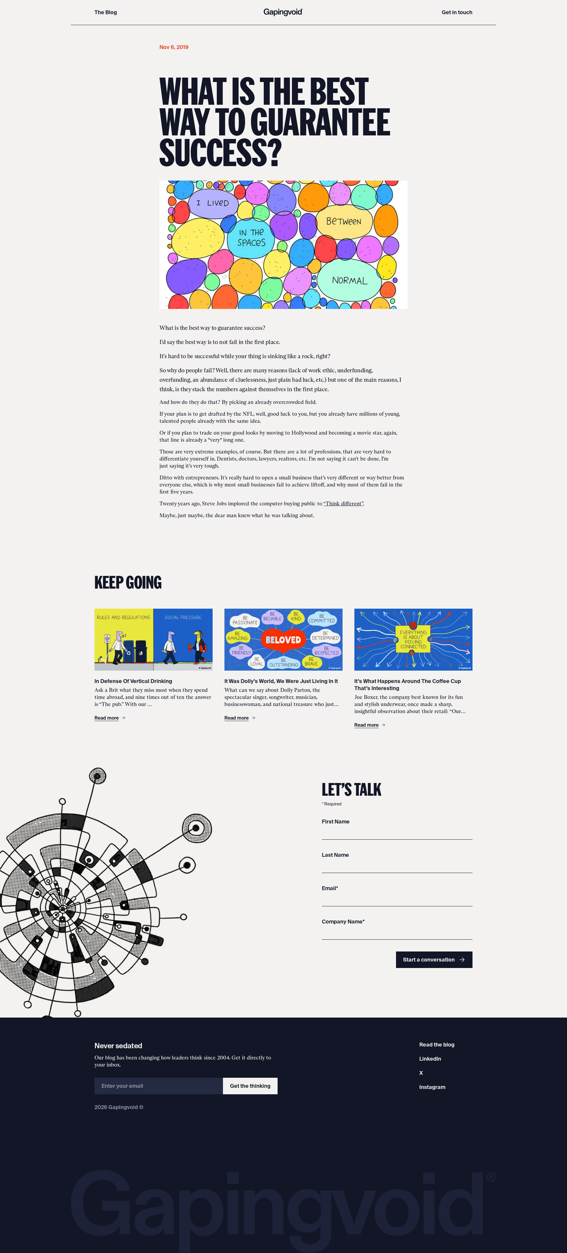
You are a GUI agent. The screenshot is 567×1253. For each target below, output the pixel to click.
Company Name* (343, 921)
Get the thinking (250, 1086)
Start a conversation (429, 959)
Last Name (335, 855)
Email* (330, 888)
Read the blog (436, 1044)
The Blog (105, 12)
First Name (336, 821)
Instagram (432, 1087)
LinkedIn (430, 1059)
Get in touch (457, 12)
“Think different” (343, 503)
